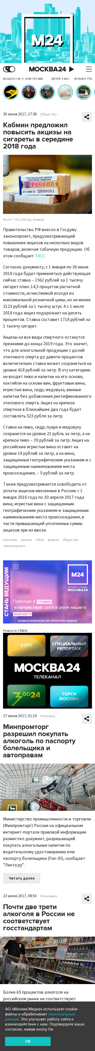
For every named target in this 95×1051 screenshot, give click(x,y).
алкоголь (10, 540)
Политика (47, 716)
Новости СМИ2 (15, 631)
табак (39, 540)
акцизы (53, 540)
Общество (48, 114)
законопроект (14, 546)
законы (26, 540)
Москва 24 (48, 69)
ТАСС (40, 256)
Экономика (48, 896)
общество (70, 540)
